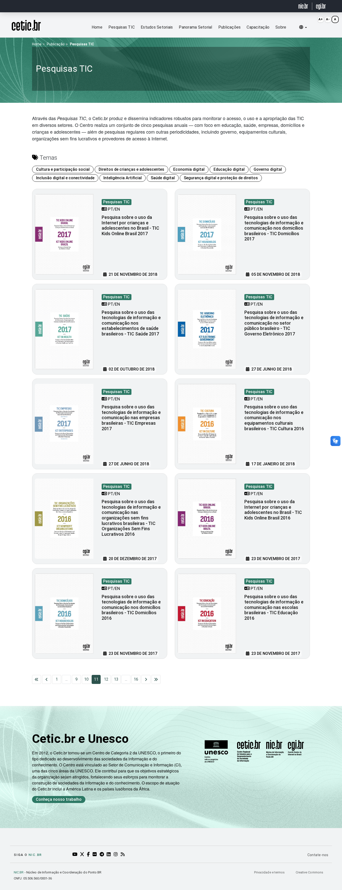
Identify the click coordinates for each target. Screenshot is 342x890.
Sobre (280, 27)
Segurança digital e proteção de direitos (221, 177)
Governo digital (268, 169)
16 (136, 679)
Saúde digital (163, 177)
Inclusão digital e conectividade (65, 177)
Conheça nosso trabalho (59, 799)
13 (116, 679)
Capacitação (258, 27)
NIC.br (35, 855)
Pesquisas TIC (121, 27)
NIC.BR (19, 872)
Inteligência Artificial (122, 177)
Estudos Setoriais (157, 27)
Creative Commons (309, 872)
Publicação (56, 44)
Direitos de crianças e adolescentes (131, 169)
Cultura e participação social (63, 169)
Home (97, 27)
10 (86, 679)
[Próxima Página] (145, 679)
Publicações (229, 27)
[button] (303, 27)
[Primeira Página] (36, 679)
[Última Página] (155, 679)
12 (106, 679)
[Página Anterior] (46, 679)
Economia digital (189, 169)
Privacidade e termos (270, 872)
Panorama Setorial (195, 27)
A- (328, 19)
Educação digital (229, 169)
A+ (320, 19)
